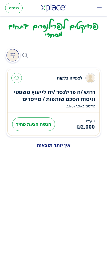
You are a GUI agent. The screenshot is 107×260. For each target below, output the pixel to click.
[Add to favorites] (16, 78)
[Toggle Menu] (99, 8)
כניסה (14, 7)
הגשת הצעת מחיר (33, 124)
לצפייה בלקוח (69, 78)
